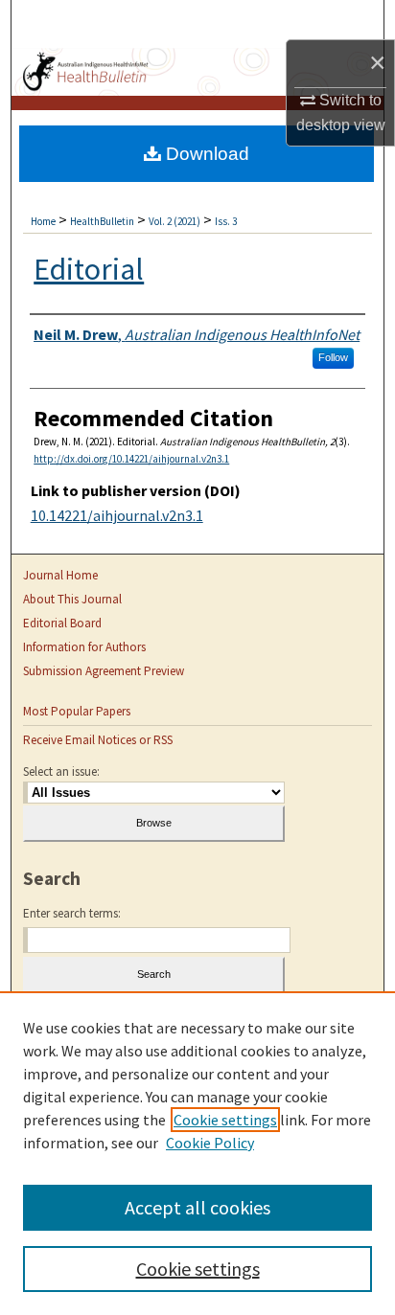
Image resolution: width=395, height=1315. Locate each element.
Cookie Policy (210, 1142)
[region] (197, 1153)
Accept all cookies (197, 1207)
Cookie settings (225, 1119)
